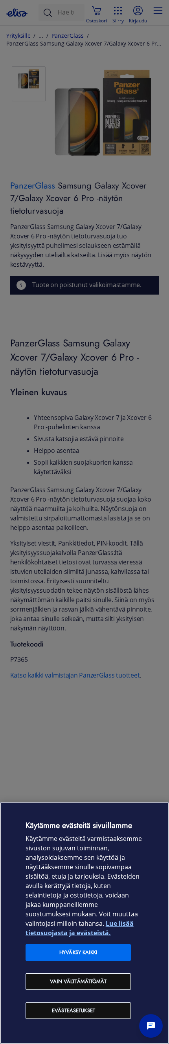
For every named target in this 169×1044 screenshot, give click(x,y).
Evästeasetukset (73, 1010)
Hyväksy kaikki (78, 952)
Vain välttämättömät (78, 981)
